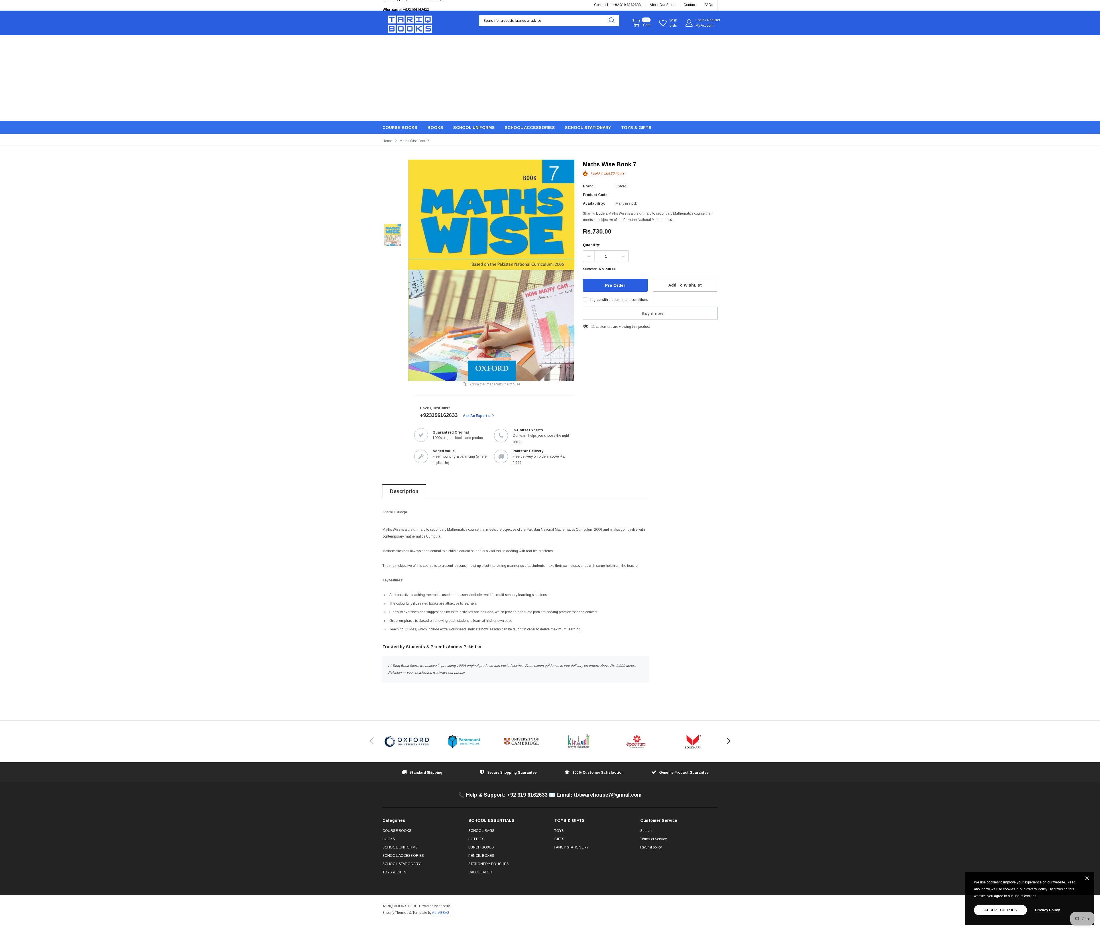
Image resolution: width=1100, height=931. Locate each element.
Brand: (589, 186)
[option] (435, 5)
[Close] (1087, 878)
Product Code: (595, 195)
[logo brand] (406, 741)
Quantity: (591, 245)
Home (387, 141)
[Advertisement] (550, 78)
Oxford (621, 186)
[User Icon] (689, 23)
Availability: (594, 203)
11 (593, 327)
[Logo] (409, 23)
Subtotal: (590, 269)
